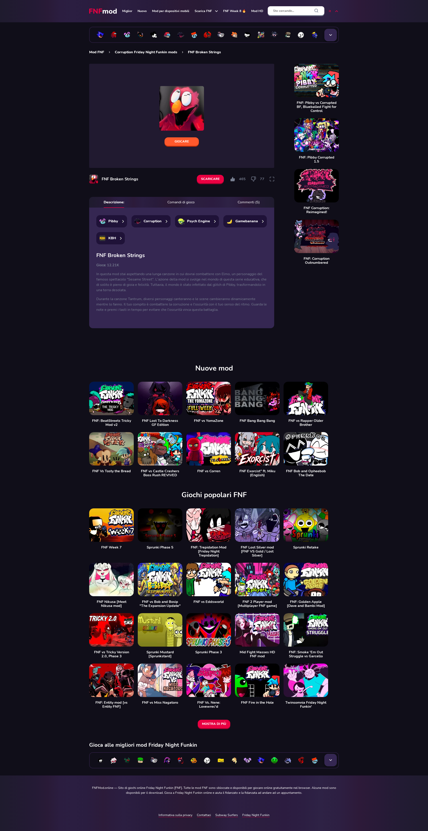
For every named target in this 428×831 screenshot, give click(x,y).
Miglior (127, 11)
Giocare (182, 141)
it (330, 11)
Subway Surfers (226, 815)
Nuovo (142, 11)
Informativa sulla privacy (175, 815)
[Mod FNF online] (103, 11)
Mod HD (257, 11)
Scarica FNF (203, 11)
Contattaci (204, 815)
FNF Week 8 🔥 (234, 11)
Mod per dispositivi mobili (170, 11)
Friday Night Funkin (256, 815)
